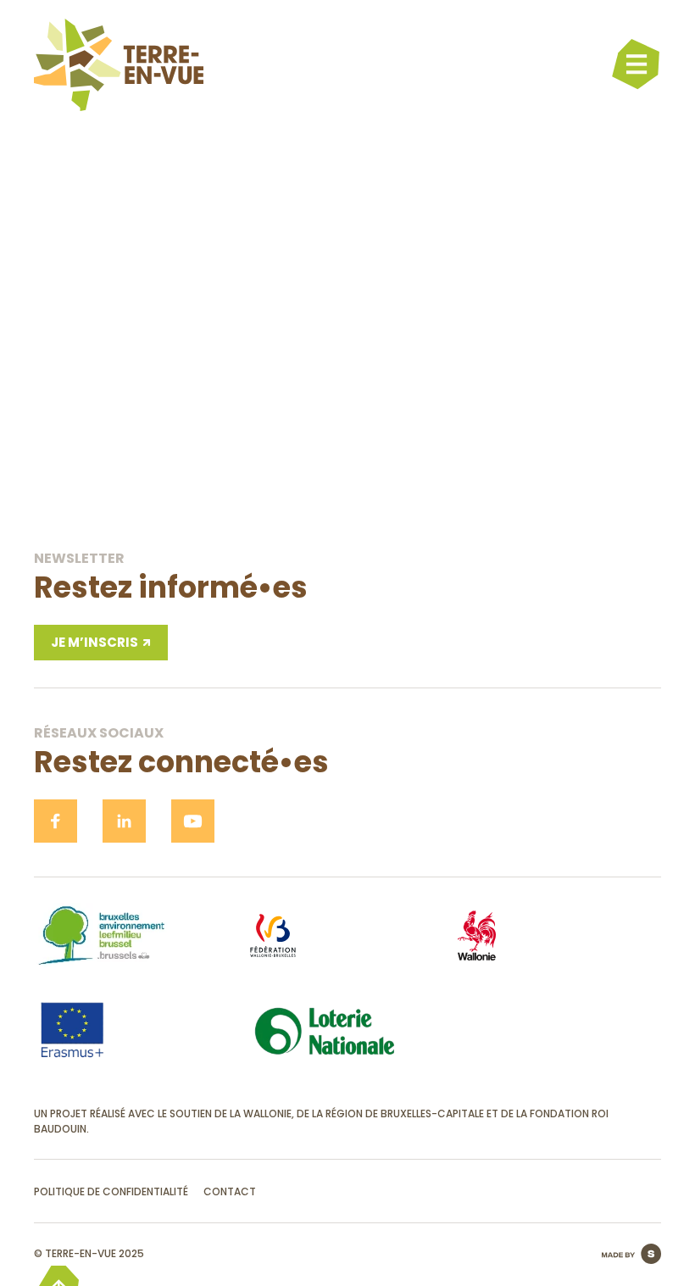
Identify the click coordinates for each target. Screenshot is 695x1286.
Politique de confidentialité (111, 1191)
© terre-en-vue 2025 (89, 1253)
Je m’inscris (94, 642)
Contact (229, 1191)
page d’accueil (348, 480)
